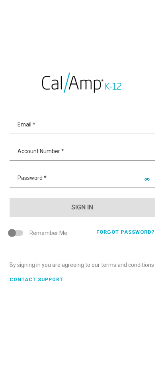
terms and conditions (127, 265)
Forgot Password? (125, 232)
